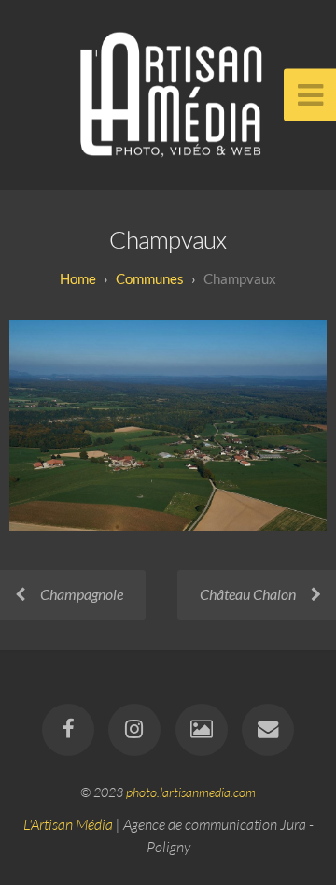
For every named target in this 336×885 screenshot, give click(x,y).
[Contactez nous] (268, 730)
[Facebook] (68, 730)
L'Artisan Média (68, 824)
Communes (150, 278)
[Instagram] (134, 730)
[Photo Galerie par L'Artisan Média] (201, 730)
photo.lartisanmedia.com (191, 792)
